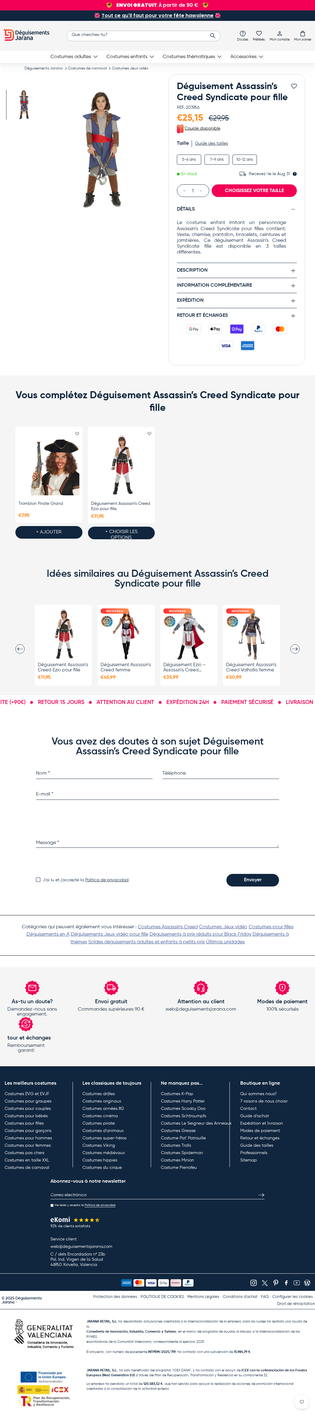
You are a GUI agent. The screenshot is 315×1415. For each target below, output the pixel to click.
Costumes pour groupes (28, 1101)
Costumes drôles (98, 1094)
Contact (248, 1108)
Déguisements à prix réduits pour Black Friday (200, 934)
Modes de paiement (260, 1131)
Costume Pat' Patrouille (183, 1138)
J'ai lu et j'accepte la (86, 880)
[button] (302, 35)
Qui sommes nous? (258, 1094)
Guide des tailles (256, 1145)
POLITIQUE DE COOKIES (162, 1297)
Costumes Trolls (176, 1145)
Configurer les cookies (292, 1297)
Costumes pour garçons (28, 1131)
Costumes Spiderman (182, 1153)
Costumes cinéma (100, 1116)
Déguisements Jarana (44, 68)
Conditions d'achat (240, 1297)
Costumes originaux (101, 1101)
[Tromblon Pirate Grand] (48, 465)
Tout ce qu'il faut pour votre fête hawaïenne (157, 15)
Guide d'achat (254, 1116)
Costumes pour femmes (28, 1145)
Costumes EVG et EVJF (27, 1094)
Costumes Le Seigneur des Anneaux (196, 1123)
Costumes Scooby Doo (183, 1108)
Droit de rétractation (296, 1304)
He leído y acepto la (85, 1205)
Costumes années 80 (103, 1108)
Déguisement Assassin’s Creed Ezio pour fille (120, 506)
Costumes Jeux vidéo (130, 68)
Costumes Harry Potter (183, 1101)
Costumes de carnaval (87, 68)
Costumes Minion (177, 1160)
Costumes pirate (98, 1123)
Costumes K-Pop (177, 1094)
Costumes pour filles (271, 927)
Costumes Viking (98, 1145)
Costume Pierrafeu (179, 1167)
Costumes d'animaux (103, 1131)
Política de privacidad (107, 880)
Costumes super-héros (104, 1138)
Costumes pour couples (28, 1108)
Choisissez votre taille (254, 190)
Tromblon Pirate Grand (40, 503)
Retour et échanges (259, 1138)
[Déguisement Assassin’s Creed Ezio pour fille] (121, 465)
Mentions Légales (203, 1297)
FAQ (265, 1297)
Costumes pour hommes (28, 1138)
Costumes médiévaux (103, 1153)
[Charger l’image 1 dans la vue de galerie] (24, 105)
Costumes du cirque (102, 1167)
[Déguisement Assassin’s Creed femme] (126, 633)
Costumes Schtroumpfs (183, 1116)
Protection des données (115, 1297)
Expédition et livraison (261, 1123)
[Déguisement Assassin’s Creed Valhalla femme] (251, 633)
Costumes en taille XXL (27, 1160)
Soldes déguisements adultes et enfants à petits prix (146, 942)
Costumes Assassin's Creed (168, 927)
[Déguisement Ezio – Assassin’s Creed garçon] (188, 633)
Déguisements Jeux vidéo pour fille (109, 934)
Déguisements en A (48, 934)
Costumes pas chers (24, 1153)
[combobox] (144, 36)
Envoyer (252, 880)
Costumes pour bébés (26, 1116)
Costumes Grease (178, 1131)
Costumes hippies (99, 1160)
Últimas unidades (225, 942)
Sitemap (248, 1160)
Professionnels (253, 1153)
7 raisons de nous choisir (264, 1101)
